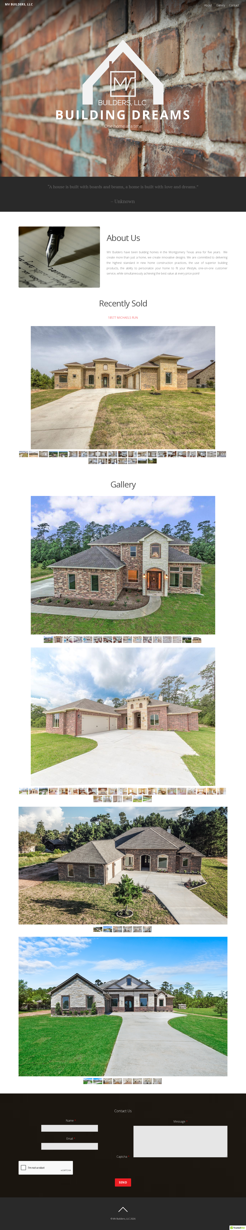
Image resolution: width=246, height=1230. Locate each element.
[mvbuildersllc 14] (153, 791)
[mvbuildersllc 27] (108, 799)
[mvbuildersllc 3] (44, 791)
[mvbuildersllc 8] (93, 791)
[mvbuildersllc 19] (202, 791)
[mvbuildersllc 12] (133, 791)
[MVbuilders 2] (98, 640)
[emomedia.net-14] (118, 930)
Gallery (220, 5)
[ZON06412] (148, 1081)
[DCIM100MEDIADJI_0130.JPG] (98, 930)
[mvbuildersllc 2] (34, 791)
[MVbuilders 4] (158, 640)
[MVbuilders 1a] (59, 640)
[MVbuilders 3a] (138, 640)
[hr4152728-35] (34, 454)
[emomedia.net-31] (128, 930)
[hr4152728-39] (44, 454)
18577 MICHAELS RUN (123, 318)
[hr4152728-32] (83, 454)
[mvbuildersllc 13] (143, 791)
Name (71, 1121)
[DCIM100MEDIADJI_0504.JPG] (64, 454)
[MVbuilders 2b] (118, 640)
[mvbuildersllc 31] (138, 799)
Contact (234, 5)
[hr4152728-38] (24, 454)
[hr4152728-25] (143, 454)
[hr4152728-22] (172, 454)
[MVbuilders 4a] (168, 640)
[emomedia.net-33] (138, 930)
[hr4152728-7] (153, 461)
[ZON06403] (118, 1081)
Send (123, 1182)
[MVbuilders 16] (197, 640)
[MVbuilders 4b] (177, 640)
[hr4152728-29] (113, 454)
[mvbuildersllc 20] (212, 791)
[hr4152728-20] (192, 454)
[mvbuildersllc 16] (172, 791)
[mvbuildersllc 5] (64, 791)
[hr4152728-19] (202, 454)
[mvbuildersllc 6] (74, 791)
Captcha (123, 1157)
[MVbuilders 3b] (148, 640)
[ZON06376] (128, 1081)
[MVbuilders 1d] (78, 640)
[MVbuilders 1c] (68, 640)
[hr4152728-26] (133, 454)
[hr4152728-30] (103, 454)
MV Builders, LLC (121, 1218)
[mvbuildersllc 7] (83, 791)
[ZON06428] (98, 1081)
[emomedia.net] (108, 930)
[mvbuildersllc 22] (98, 799)
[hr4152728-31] (93, 454)
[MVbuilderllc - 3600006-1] (24, 791)
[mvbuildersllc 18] (192, 791)
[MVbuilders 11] (187, 640)
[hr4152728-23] (162, 454)
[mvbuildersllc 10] (113, 791)
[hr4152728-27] (123, 454)
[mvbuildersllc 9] (103, 791)
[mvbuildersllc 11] (123, 791)
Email (70, 1139)
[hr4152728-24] (153, 454)
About (208, 5)
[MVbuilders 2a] (108, 640)
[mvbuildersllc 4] (54, 791)
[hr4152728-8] (143, 461)
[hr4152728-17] (222, 454)
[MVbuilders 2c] (128, 640)
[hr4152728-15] (103, 461)
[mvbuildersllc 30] (128, 799)
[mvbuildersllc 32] (148, 799)
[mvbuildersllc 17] (182, 791)
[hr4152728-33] (74, 454)
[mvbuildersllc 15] (162, 791)
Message (180, 1121)
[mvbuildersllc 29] (118, 799)
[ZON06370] (108, 1081)
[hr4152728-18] (212, 454)
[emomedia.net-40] (148, 930)
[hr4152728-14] (113, 461)
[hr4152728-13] (123, 461)
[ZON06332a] (88, 1081)
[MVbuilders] (49, 640)
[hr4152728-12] (133, 461)
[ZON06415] (158, 1081)
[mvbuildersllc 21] (222, 791)
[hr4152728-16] (93, 461)
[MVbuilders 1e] (88, 640)
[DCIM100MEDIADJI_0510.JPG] (54, 454)
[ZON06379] (138, 1081)
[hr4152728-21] (182, 454)
